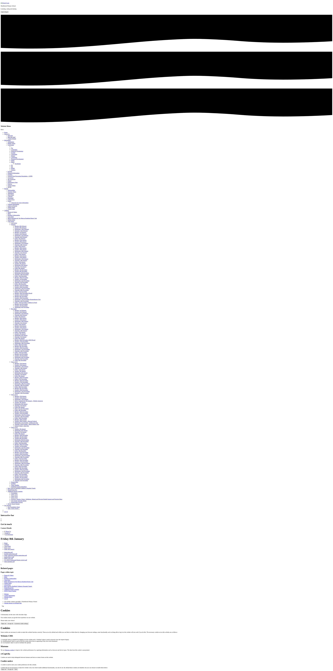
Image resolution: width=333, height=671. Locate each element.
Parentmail (10, 198)
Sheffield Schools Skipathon (19, 486)
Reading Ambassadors (14, 215)
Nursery (13, 224)
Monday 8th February (21, 226)
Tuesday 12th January (21, 257)
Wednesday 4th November (22, 307)
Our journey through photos (18, 501)
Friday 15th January (20, 262)
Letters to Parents (12, 206)
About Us (7, 134)
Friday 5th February (20, 238)
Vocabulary (18, 163)
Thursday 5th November (21, 359)
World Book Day (12, 490)
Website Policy (8, 597)
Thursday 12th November (22, 301)
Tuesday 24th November (21, 287)
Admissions (11, 142)
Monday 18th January (21, 248)
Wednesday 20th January (21, 251)
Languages (14, 157)
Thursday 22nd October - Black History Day (27, 424)
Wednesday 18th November (22, 343)
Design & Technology (17, 151)
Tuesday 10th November (21, 298)
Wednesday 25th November (22, 288)
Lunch (9, 201)
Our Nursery (7, 505)
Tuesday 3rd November (21, 305)
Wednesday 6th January (21, 265)
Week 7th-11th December (22, 408)
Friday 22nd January (20, 254)
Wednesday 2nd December (22, 280)
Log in (6, 511)
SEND (9, 187)
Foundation (14, 493)
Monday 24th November (21, 377)
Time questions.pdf (9, 561)
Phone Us (8, 531)
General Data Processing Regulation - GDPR (20, 176)
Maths (12, 160)
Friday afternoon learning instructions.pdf (15, 555)
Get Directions (9, 534)
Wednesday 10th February (22, 229)
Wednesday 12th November (22, 415)
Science (13, 170)
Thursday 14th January (21, 260)
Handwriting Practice (17, 502)
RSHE (13, 168)
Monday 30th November (21, 277)
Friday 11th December (21, 276)
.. (11, 146)
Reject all (3, 623)
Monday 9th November (21, 296)
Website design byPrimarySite (13, 603)
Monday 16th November (21, 380)
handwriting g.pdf (9, 557)
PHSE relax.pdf (8, 558)
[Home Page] (5, 3)
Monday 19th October (21, 419)
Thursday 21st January (21, 252)
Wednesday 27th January (21, 243)
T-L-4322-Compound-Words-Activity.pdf (15, 560)
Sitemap (6, 594)
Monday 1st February (20, 232)
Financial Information (13, 173)
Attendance (11, 193)
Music (12, 162)
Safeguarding (11, 190)
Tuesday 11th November (21, 413)
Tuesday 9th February (21, 227)
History (13, 156)
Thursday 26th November (22, 290)
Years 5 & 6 (14, 427)
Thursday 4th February (21, 237)
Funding (10, 174)
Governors (10, 177)
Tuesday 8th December (21, 271)
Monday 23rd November (21, 285)
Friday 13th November (21, 352)
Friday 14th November (21, 418)
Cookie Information (9, 595)
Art (12, 148)
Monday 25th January (21, 240)
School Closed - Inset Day (22, 426)
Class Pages (11, 221)
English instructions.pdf (10, 554)
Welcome (10, 135)
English (13, 153)
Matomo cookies (9, 650)
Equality (10, 171)
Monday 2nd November (21, 304)
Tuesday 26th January (21, 241)
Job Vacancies (11, 179)
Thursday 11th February (21, 231)
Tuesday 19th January (21, 249)
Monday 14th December (21, 435)
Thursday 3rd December (21, 282)
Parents (6, 188)
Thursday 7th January (20, 266)
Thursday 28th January (21, 245)
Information (7, 140)
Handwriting (14, 482)
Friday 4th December (20, 284)
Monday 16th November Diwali (23, 293)
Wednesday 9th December (22, 273)
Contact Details (12, 138)
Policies (10, 184)
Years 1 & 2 (14, 362)
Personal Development (17, 159)
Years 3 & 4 (14, 394)
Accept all (10, 623)
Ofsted (9, 181)
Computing (14, 149)
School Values (11, 185)
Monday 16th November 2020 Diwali (25, 340)
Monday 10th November (21, 412)
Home (6, 132)
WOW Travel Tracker (14, 504)
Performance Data (13, 182)
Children (6, 210)
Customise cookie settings (21, 623)
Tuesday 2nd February (21, 234)
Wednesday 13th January (21, 259)
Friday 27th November (21, 291)
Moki (9, 213)
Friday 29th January (20, 246)
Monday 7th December (21, 270)
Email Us (7, 533)
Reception (14, 309)
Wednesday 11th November (22, 349)
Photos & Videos (12, 212)
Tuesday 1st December (21, 279)
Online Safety (11, 207)
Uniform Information (13, 204)
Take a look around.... (14, 508)
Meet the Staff (11, 137)
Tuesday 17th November (21, 295)
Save (16, 669)
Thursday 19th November (22, 385)
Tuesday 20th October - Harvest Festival (26, 421)
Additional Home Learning (15, 491)
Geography (14, 154)
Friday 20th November (21, 344)
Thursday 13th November (22, 416)
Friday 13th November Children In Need (26, 302)
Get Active (14, 223)
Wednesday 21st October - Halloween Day (26, 422)
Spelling (13, 483)
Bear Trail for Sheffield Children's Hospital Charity (22, 488)
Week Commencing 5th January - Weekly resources (29, 401)
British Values (11, 143)
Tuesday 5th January (20, 263)
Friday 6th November (20, 360)
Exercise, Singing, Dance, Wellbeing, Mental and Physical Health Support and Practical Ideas (36, 499)
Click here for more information (19, 202)
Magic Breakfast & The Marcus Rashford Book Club (22, 218)
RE (12, 167)
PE (12, 165)
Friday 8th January (20, 268)
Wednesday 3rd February (21, 235)
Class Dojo (11, 217)
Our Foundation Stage (14, 507)
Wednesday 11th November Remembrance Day (28, 299)
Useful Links (11, 209)
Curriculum (11, 145)
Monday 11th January (20, 256)
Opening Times (12, 192)
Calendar (10, 196)
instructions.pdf (8, 552)
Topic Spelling (15, 485)
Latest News (11, 199)
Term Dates (11, 195)
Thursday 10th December (22, 274)
